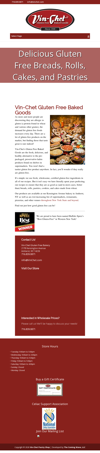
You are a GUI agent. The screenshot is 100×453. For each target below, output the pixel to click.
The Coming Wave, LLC (74, 447)
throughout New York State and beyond (59, 200)
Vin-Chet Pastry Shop (40, 447)
